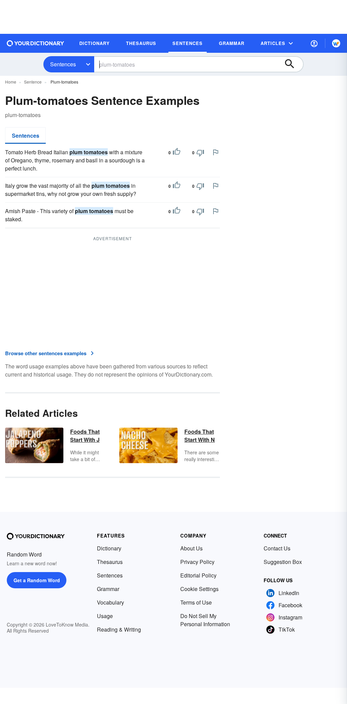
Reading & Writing (119, 629)
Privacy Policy (197, 562)
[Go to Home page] (35, 43)
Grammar (108, 589)
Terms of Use (196, 602)
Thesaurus (110, 562)
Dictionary (109, 548)
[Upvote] (176, 152)
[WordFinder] (336, 43)
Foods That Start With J (85, 436)
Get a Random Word (37, 580)
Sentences (63, 64)
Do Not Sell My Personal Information (205, 620)
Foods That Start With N (199, 436)
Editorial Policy (198, 575)
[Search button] (293, 64)
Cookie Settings (199, 589)
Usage (105, 616)
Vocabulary (110, 602)
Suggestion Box (283, 562)
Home (10, 82)
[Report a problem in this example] (215, 152)
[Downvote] (200, 152)
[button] (314, 43)
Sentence (33, 82)
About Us (191, 548)
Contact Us (277, 548)
